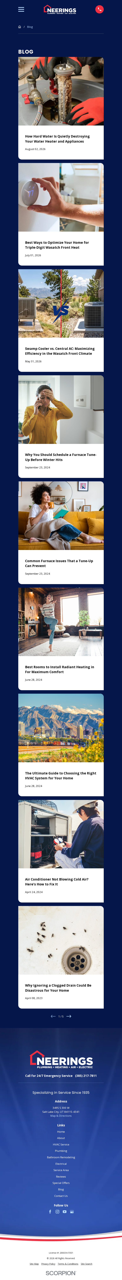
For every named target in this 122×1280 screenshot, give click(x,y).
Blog (61, 1189)
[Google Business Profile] (72, 1211)
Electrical (61, 1164)
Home (61, 1131)
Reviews (61, 1176)
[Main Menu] (21, 9)
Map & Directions (61, 1115)
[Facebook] (50, 1211)
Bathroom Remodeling (61, 1157)
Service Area (61, 1170)
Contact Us (61, 1196)
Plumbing (61, 1151)
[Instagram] (57, 1211)
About (61, 1138)
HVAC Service (61, 1144)
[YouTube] (64, 1211)
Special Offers (61, 1183)
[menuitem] (34, 1264)
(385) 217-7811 (86, 1076)
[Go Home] (19, 26)
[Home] (59, 9)
